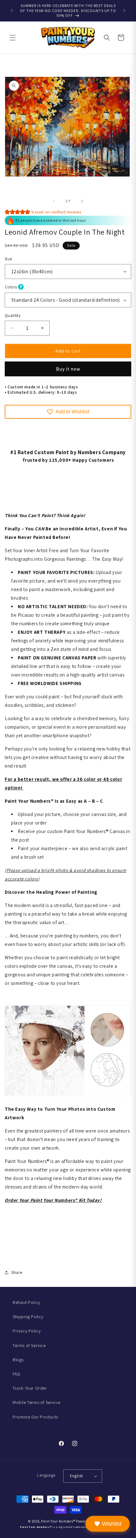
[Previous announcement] (12, 10)
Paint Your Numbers (57, 1521)
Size (8, 259)
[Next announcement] (124, 10)
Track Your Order (30, 1388)
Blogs (18, 1359)
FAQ (17, 1374)
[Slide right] (82, 201)
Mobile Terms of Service (36, 1402)
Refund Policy (26, 1302)
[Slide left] (54, 201)
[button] (13, 38)
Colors (11, 287)
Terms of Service (29, 1345)
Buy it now (68, 369)
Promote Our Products (35, 1417)
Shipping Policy (28, 1316)
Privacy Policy (26, 1331)
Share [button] (16, 1272)
